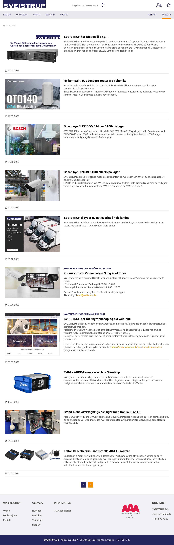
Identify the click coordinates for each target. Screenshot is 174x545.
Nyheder (36, 510)
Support (36, 525)
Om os (6, 510)
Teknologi (37, 520)
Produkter (37, 515)
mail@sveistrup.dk (161, 514)
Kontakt (7, 520)
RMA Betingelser (62, 510)
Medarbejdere (10, 515)
